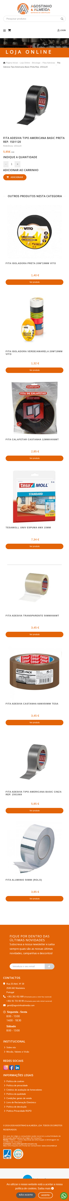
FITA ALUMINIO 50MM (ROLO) (24, 880)
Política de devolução (16, 1107)
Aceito (45, 1195)
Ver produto (35, 282)
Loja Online (25, 63)
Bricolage (36, 63)
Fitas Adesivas (49, 63)
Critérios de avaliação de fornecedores (24, 1090)
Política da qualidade (16, 1094)
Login (62, 30)
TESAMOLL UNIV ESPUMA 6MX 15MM (28, 527)
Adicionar (16, 177)
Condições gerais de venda (19, 1098)
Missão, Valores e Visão (17, 1052)
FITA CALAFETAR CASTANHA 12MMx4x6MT (32, 439)
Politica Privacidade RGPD (18, 1111)
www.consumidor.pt (49, 1146)
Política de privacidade (17, 1085)
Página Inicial (12, 63)
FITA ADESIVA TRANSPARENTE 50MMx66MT (32, 615)
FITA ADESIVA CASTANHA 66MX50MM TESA (32, 703)
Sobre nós (11, 1047)
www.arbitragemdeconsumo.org (24, 1144)
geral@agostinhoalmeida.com (20, 1005)
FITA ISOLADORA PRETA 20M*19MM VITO (31, 263)
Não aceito (26, 1195)
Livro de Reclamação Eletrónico (21, 1102)
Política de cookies (15, 1081)
